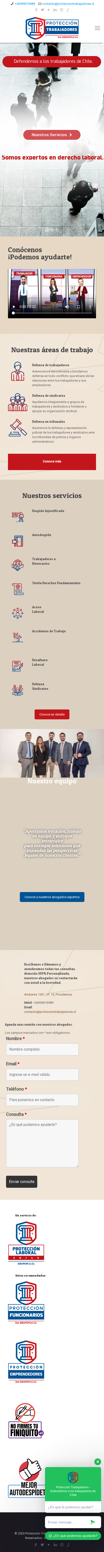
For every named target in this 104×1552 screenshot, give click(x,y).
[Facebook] (36, 10)
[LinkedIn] (55, 10)
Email (12, 1063)
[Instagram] (61, 10)
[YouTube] (49, 10)
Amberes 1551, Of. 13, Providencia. (48, 994)
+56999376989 (25, 4)
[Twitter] (42, 10)
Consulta (16, 1114)
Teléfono (16, 1089)
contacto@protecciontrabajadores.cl (68, 4)
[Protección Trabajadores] (52, 28)
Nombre (15, 1038)
